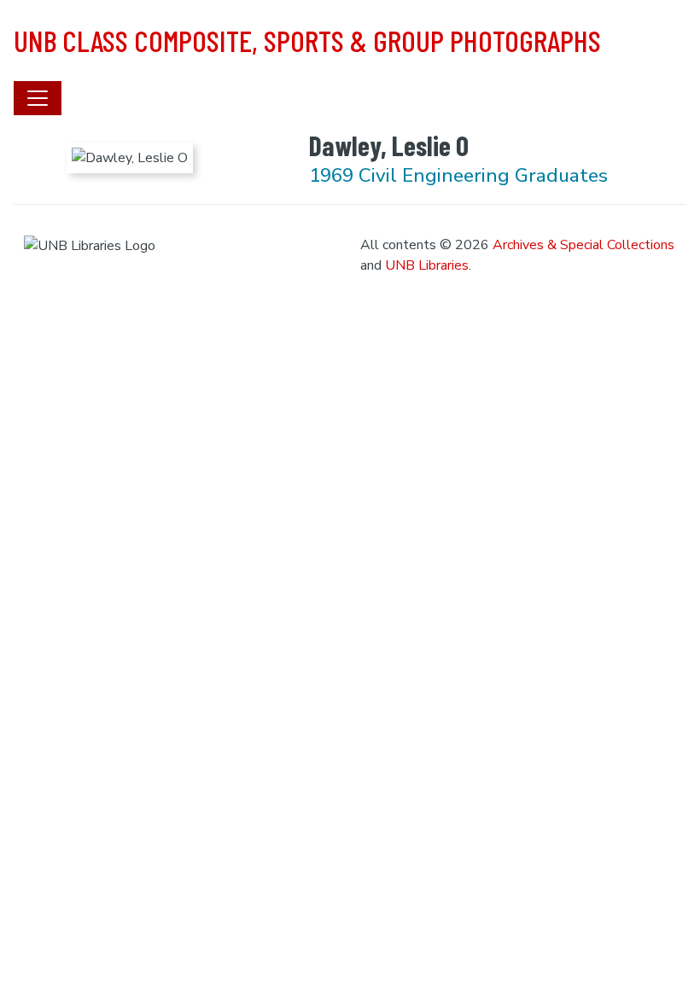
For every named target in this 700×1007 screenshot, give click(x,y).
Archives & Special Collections (583, 245)
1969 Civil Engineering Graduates (458, 175)
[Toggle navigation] (37, 98)
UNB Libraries (427, 265)
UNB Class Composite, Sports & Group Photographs (307, 40)
